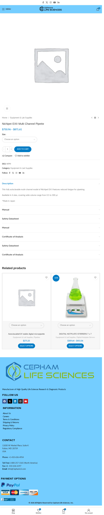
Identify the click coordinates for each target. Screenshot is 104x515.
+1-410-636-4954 (16, 457)
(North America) (31, 463)
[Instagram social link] (50, 2)
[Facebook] (4, 401)
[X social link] (47, 2)
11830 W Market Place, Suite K (15, 446)
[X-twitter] (10, 401)
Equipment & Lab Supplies (21, 118)
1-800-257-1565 (17, 463)
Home (4, 118)
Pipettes (37, 337)
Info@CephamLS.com (16, 469)
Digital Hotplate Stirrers (86, 337)
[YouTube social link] (55, 2)
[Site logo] (51, 9)
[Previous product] (91, 117)
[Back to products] (95, 117)
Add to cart (23, 149)
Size (3, 134)
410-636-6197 (15, 466)
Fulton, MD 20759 (10, 449)
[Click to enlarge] (7, 108)
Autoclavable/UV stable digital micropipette (26, 334)
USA (4, 452)
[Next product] (98, 117)
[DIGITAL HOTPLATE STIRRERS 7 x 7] (75, 297)
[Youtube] (25, 401)
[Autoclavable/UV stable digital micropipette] (26, 297)
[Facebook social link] (43, 2)
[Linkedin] (15, 401)
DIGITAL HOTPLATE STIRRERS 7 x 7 (75, 334)
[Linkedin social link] (58, 2)
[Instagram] (20, 401)
